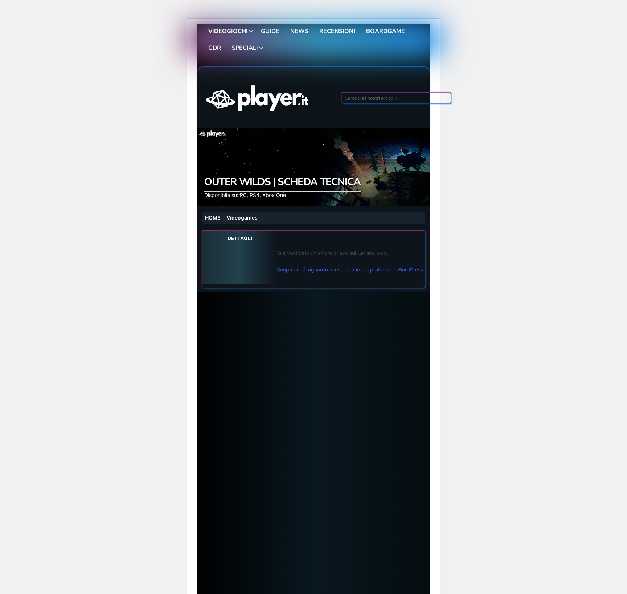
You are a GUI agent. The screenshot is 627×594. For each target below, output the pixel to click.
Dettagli (240, 238)
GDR (214, 48)
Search (444, 100)
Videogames (242, 217)
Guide (270, 31)
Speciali (245, 48)
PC (243, 195)
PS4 (254, 195)
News (299, 31)
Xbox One (274, 195)
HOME (213, 217)
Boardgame (385, 31)
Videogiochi (228, 31)
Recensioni (337, 31)
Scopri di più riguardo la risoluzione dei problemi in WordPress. (351, 269)
